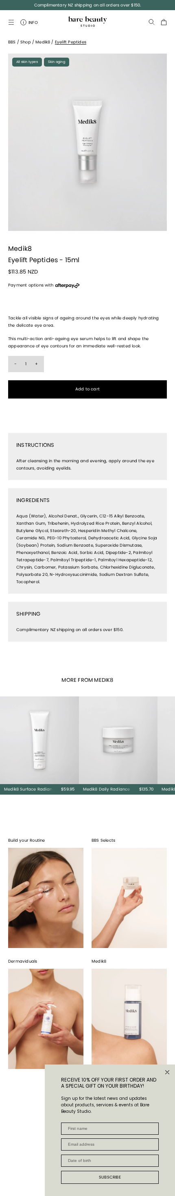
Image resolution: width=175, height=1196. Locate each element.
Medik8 (42, 42)
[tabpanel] (87, 142)
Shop (25, 42)
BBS (12, 42)
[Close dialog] (167, 1072)
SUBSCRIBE (110, 1177)
